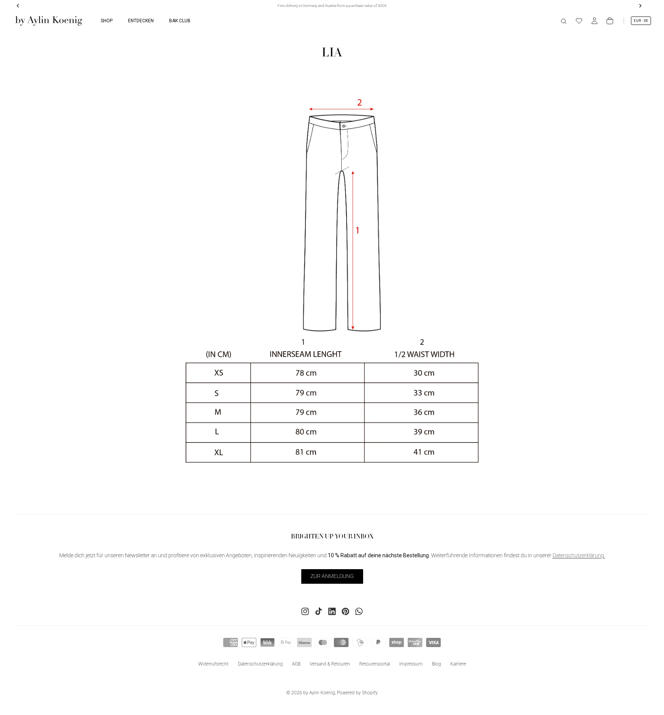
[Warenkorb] (609, 20)
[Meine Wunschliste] (579, 20)
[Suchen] (563, 21)
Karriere (458, 663)
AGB (296, 663)
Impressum (411, 663)
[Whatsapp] (359, 611)
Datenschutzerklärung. (579, 555)
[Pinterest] (345, 611)
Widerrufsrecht (213, 663)
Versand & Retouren (330, 663)
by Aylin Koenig (319, 692)
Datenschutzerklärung (260, 663)
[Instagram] (305, 611)
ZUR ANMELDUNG (332, 576)
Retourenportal (374, 663)
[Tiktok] (318, 611)
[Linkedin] (332, 611)
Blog (436, 663)
